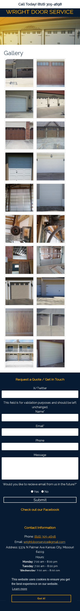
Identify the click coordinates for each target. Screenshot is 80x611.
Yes (36, 491)
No (46, 491)
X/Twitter (40, 388)
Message (40, 455)
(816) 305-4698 (50, 4)
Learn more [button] (19, 588)
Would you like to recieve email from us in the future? (40, 484)
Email (40, 426)
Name (40, 411)
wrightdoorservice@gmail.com (44, 542)
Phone (40, 440)
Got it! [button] (41, 598)
